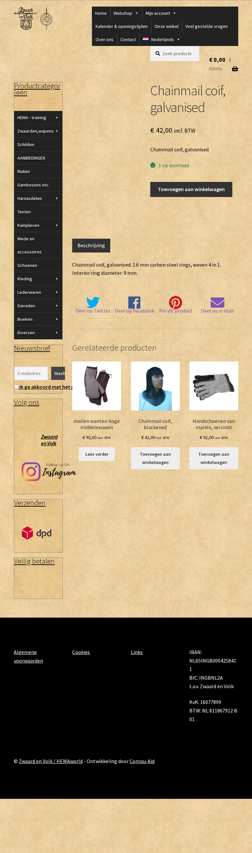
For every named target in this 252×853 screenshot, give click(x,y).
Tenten (24, 212)
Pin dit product (176, 310)
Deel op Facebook (134, 310)
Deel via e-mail (217, 310)
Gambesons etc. (33, 185)
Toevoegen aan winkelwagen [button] (155, 458)
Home (101, 13)
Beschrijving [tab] (91, 245)
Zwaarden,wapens (35, 131)
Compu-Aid (142, 761)
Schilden (25, 144)
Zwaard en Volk (49, 440)
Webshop (123, 13)
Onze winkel (166, 26)
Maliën (23, 171)
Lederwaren (29, 292)
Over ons (104, 39)
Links (137, 652)
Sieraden (26, 306)
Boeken (24, 319)
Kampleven (28, 225)
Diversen (26, 333)
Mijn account (158, 13)
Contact (128, 39)
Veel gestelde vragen (206, 26)
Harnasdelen (29, 198)
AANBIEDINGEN (31, 158)
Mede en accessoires (29, 245)
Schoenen (27, 265)
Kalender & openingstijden (121, 26)
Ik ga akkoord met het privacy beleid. (61, 386)
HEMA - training (31, 117)
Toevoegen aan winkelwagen (191, 189)
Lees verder (96, 454)
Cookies (81, 652)
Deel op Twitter (93, 310)
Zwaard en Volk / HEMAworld (51, 761)
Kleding (24, 279)
